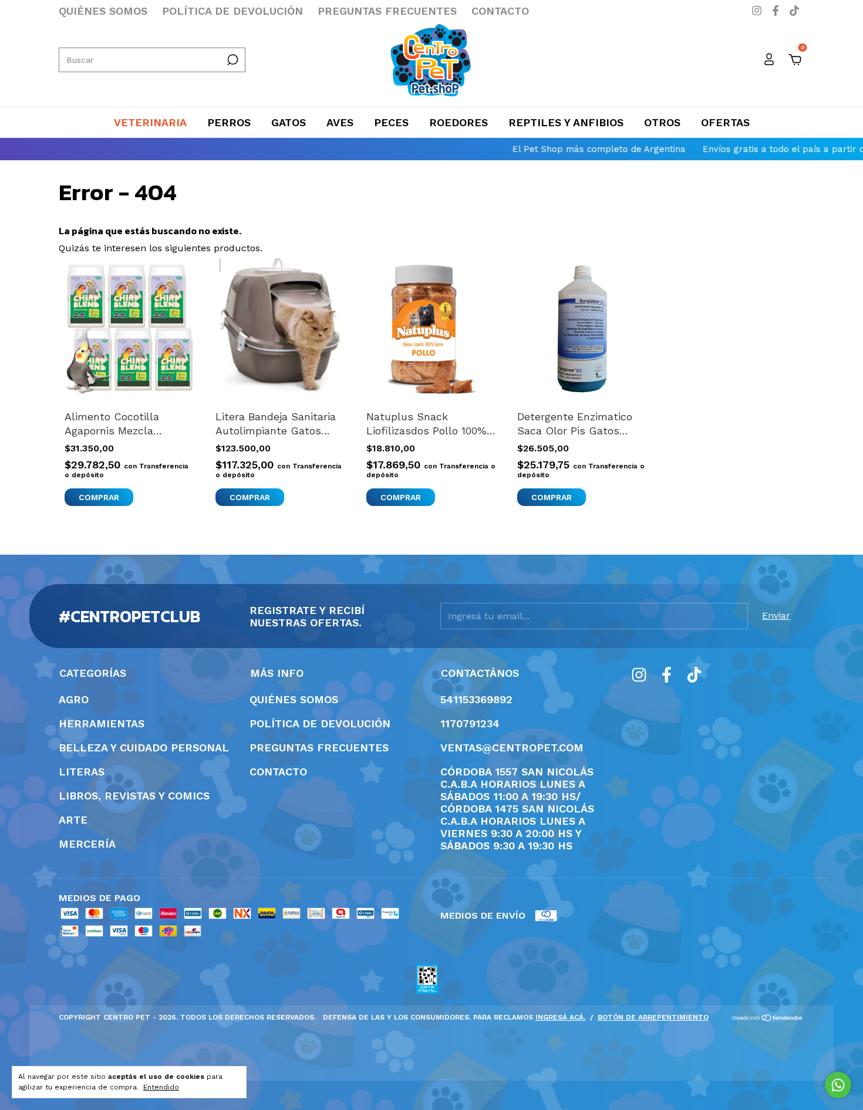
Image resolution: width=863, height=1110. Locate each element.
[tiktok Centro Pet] (794, 11)
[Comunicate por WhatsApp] (838, 1085)
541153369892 (476, 699)
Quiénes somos (103, 11)
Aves (339, 122)
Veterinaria (150, 122)
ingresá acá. (560, 1017)
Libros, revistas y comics (134, 796)
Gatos (288, 122)
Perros (229, 122)
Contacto (500, 11)
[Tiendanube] (767, 1018)
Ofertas (725, 122)
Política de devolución (232, 11)
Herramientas (101, 723)
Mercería (87, 844)
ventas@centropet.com (512, 747)
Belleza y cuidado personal (144, 747)
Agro (74, 699)
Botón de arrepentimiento (653, 1017)
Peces (391, 122)
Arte (73, 820)
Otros (662, 122)
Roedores (458, 122)
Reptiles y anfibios (565, 122)
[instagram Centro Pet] (758, 11)
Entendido (161, 1087)
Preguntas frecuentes (387, 11)
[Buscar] (231, 60)
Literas (81, 771)
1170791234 (470, 723)
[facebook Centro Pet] (777, 11)
